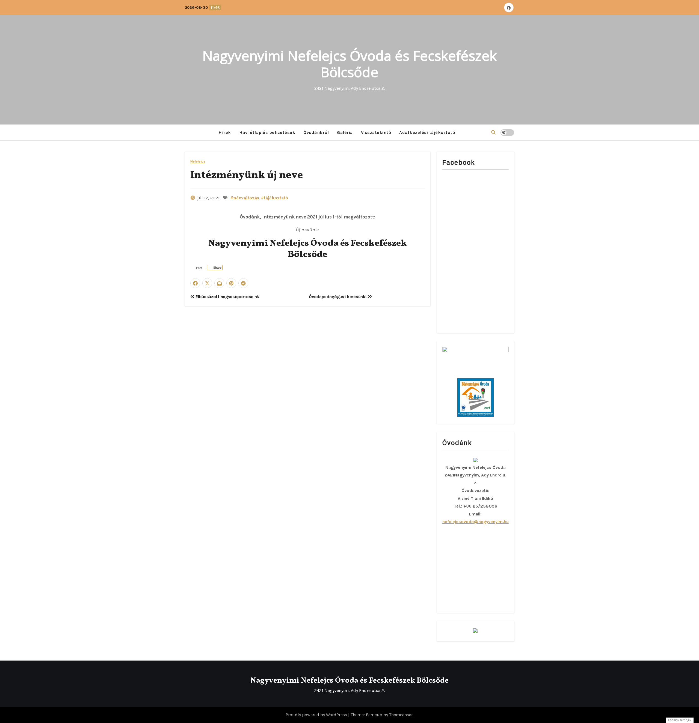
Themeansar (401, 714)
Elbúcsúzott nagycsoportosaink (227, 296)
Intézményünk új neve (246, 175)
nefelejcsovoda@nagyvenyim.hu (475, 521)
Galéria (345, 132)
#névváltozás (244, 198)
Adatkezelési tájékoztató (427, 132)
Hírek (224, 132)
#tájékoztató (274, 198)
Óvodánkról (316, 132)
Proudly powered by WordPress (317, 714)
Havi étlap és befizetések (267, 132)
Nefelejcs (197, 161)
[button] (493, 132)
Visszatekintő (376, 132)
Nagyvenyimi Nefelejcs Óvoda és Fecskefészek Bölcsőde (349, 63)
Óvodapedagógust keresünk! (338, 296)
